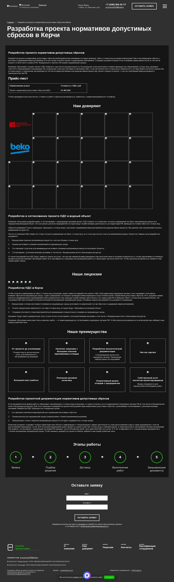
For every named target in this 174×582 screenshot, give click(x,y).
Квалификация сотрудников (147, 547)
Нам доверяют (87, 547)
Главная (10, 22)
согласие (81, 524)
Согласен (109, 577)
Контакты (126, 547)
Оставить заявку (144, 6)
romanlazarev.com (66, 570)
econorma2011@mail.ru (115, 7)
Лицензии (108, 547)
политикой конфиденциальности (94, 526)
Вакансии (43, 5)
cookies (76, 577)
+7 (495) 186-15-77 (116, 4)
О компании (69, 547)
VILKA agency (136, 570)
